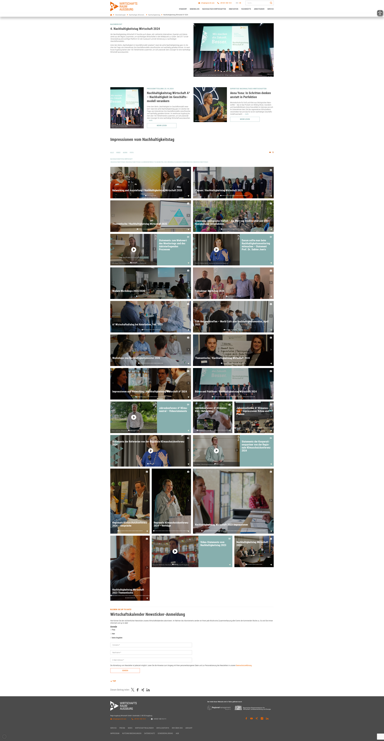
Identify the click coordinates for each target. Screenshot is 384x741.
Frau (113, 630)
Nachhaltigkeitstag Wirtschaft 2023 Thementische (128, 591)
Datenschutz (149, 733)
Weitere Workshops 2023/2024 (128, 290)
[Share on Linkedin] (148, 689)
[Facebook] (246, 718)
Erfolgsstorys (162, 728)
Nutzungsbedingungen (131, 733)
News (130, 728)
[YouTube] (252, 718)
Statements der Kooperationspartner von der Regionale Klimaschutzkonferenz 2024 (256, 446)
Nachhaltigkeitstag (154, 15)
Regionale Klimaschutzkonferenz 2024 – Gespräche (129, 524)
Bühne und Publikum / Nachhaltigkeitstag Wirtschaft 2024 (226, 391)
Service (270, 9)
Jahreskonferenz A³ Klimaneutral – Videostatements (173, 410)
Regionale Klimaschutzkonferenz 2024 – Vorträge (171, 524)
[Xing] (257, 718)
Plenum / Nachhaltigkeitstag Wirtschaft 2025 (219, 190)
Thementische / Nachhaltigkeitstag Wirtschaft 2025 (139, 223)
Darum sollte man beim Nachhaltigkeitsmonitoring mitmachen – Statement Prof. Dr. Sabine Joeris (256, 245)
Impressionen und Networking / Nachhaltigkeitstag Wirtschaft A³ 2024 (149, 391)
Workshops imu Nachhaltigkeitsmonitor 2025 (136, 357)
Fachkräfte (246, 9)
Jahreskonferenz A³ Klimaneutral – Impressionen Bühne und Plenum (252, 411)
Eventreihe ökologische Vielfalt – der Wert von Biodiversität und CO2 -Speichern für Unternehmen (232, 222)
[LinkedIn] (267, 718)
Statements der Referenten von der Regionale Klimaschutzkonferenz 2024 (148, 443)
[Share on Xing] (142, 689)
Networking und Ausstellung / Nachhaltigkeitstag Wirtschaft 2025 (147, 190)
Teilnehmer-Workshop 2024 (209, 290)
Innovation (233, 9)
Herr (113, 634)
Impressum (114, 733)
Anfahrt (188, 728)
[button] (188, 181)
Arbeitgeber (259, 9)
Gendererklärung (165, 733)
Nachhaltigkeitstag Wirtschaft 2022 (252, 544)
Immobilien (194, 9)
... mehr (149, 120)
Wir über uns (177, 728)
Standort (183, 9)
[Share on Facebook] (137, 689)
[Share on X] (132, 689)
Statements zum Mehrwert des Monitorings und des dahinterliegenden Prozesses (173, 245)
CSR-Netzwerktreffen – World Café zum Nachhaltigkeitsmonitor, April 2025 (232, 323)
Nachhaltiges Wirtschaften (214, 9)
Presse (122, 728)
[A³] (123, 6)
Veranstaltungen (120, 15)
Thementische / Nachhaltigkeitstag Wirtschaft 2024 (222, 357)
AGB (177, 733)
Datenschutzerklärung (244, 665)
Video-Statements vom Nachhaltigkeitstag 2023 (213, 544)
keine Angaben (117, 638)
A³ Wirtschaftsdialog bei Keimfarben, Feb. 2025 (137, 324)
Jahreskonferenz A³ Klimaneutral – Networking (211, 410)
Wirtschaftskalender (144, 728)
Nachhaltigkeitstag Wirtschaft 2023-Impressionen (221, 524)
